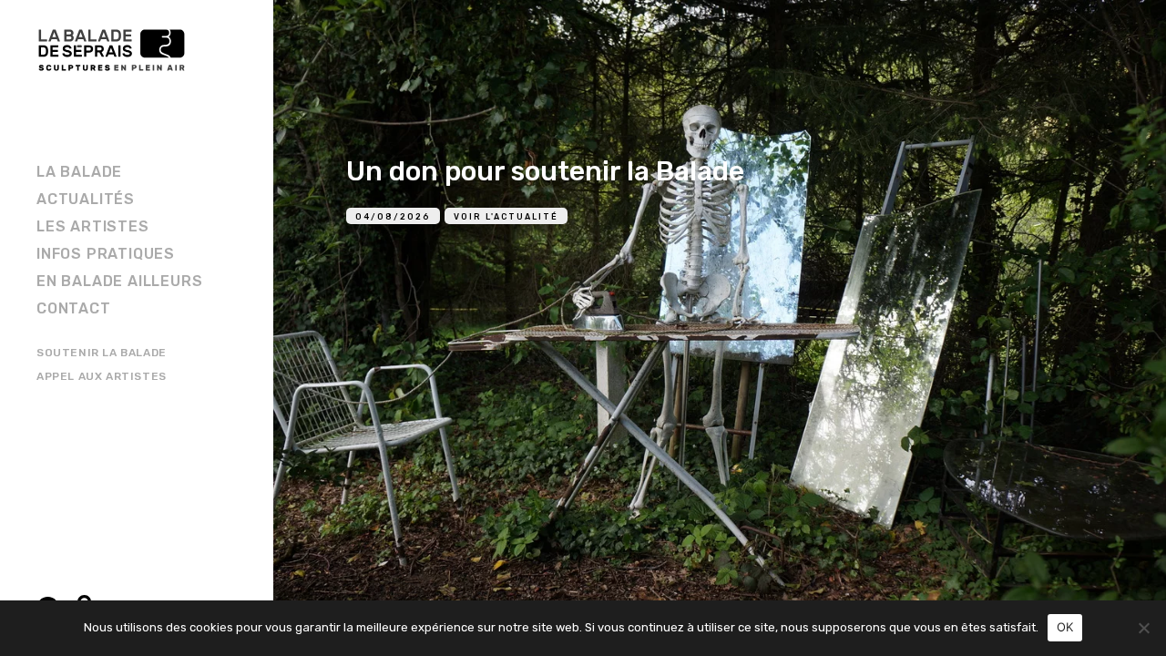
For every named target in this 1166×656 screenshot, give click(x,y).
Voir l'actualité (506, 216)
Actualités (85, 199)
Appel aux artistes (101, 376)
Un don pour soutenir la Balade (545, 171)
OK (1065, 627)
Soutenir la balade (101, 352)
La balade (79, 171)
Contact (73, 308)
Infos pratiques (105, 253)
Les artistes (92, 226)
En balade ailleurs (119, 281)
